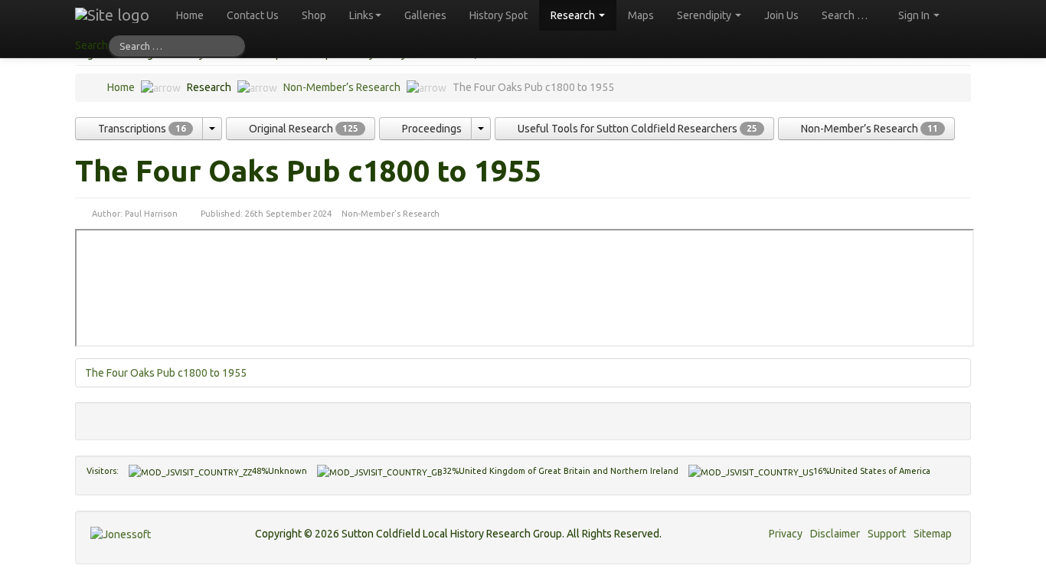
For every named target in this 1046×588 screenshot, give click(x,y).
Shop (314, 15)
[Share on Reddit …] (157, 417)
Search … (845, 15)
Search (91, 45)
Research (574, 15)
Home (190, 15)
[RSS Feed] (187, 417)
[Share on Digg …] (117, 417)
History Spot (498, 15)
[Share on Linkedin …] (167, 417)
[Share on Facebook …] (97, 417)
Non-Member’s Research (341, 87)
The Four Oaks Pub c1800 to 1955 (166, 373)
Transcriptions (141, 128)
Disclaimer (835, 534)
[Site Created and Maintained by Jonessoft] (120, 534)
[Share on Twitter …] (107, 417)
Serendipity (705, 15)
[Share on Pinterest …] (177, 417)
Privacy (785, 534)
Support (887, 534)
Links (361, 15)
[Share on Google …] (147, 417)
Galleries (425, 15)
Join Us (781, 15)
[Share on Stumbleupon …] (137, 417)
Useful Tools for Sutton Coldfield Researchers (636, 128)
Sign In (915, 15)
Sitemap (933, 534)
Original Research (302, 128)
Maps (641, 15)
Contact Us (253, 15)
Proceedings (431, 128)
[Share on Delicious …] (127, 417)
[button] (212, 128)
